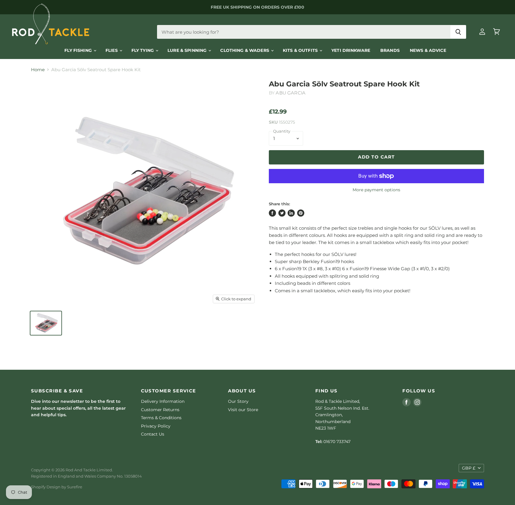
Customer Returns (160, 409)
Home (38, 69)
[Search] (458, 32)
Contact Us (152, 434)
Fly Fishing (78, 50)
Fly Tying (143, 50)
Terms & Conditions (161, 417)
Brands (390, 50)
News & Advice (428, 50)
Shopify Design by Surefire (56, 486)
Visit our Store (243, 409)
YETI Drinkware (350, 50)
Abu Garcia (290, 93)
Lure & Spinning (187, 50)
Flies (112, 50)
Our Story (238, 401)
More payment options (376, 189)
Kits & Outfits (301, 50)
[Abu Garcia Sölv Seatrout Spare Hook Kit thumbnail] (45, 323)
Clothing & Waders (245, 50)
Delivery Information (162, 401)
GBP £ (468, 468)
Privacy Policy (155, 426)
